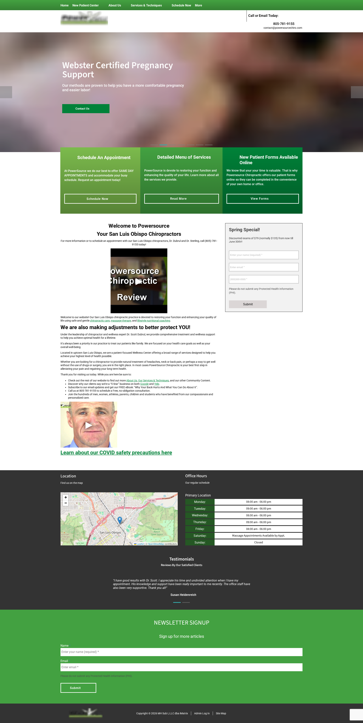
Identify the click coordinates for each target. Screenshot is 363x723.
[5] (190, 148)
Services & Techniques (146, 5)
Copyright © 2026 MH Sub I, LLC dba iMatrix (162, 713)
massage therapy (121, 320)
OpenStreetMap (156, 543)
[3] (172, 148)
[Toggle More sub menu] (206, 5)
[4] (181, 148)
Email (64, 661)
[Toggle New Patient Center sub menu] (102, 5)
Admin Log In (202, 713)
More (198, 5)
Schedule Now (181, 5)
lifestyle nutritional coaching (153, 320)
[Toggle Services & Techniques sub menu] (165, 5)
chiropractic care (100, 320)
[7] (209, 148)
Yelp (156, 383)
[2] (163, 148)
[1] (177, 606)
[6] (199, 148)
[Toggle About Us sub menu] (125, 5)
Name (64, 645)
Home (64, 5)
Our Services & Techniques (153, 380)
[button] (119, 520)
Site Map (221, 713)
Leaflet (140, 543)
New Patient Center (85, 5)
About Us (115, 5)
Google (144, 383)
